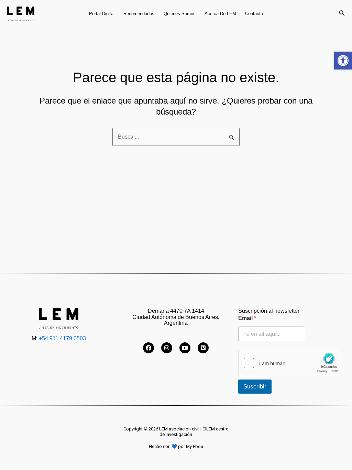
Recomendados (138, 13)
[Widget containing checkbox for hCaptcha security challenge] (290, 363)
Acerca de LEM (220, 13)
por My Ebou (190, 446)
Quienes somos (180, 13)
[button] (343, 61)
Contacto (254, 13)
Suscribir (254, 386)
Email (247, 318)
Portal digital (101, 13)
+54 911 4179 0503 (62, 338)
